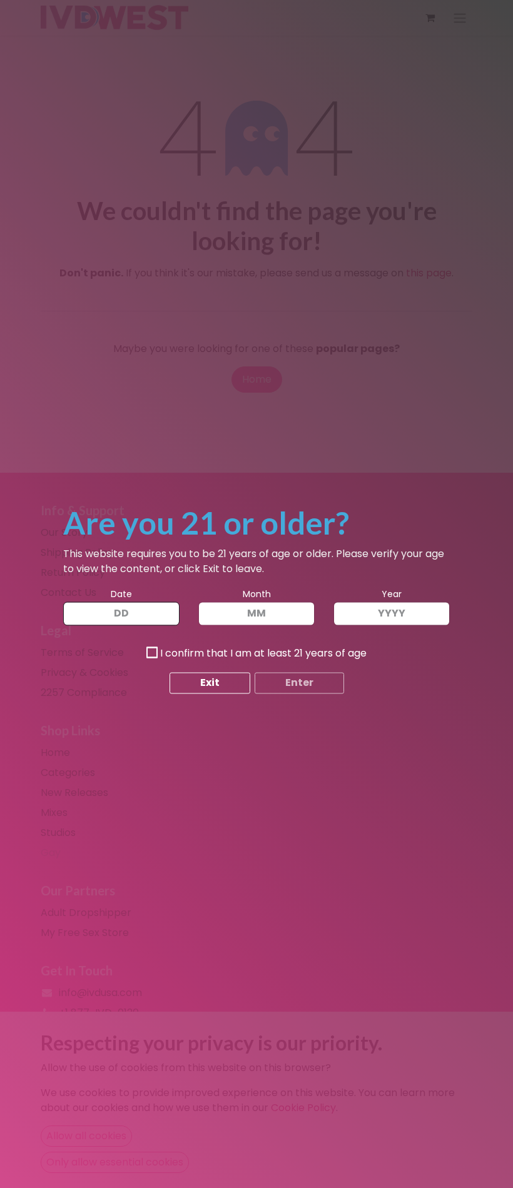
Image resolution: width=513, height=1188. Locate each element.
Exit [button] (210, 683)
